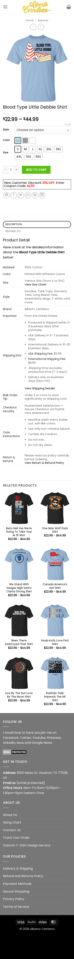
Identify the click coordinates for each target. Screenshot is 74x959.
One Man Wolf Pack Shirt (55, 530)
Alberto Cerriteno (42, 929)
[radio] (18, 140)
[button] (5, 7)
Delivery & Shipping (18, 868)
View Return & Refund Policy (44, 463)
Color (6, 140)
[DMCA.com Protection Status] (15, 752)
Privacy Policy (13, 899)
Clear (67, 124)
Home (30, 20)
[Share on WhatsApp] (6, 195)
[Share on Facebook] (13, 195)
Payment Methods (17, 883)
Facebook (11, 737)
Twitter (25, 737)
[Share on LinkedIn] (42, 195)
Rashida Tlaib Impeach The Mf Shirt (55, 697)
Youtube (39, 737)
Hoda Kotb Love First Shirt (55, 642)
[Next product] (33, 27)
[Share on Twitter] (21, 195)
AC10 (30, 186)
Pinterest (54, 737)
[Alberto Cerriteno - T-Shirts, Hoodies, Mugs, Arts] (37, 7)
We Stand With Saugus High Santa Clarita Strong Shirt (19, 588)
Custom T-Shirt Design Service (26, 845)
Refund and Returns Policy (23, 876)
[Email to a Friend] (28, 195)
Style (6, 129)
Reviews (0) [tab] (13, 231)
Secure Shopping (16, 891)
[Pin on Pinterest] (35, 195)
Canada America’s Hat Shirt (55, 586)
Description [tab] (13, 224)
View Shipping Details (40, 388)
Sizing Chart (12, 822)
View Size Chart (35, 284)
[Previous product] (41, 27)
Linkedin (9, 742)
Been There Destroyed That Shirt (19, 642)
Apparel (43, 20)
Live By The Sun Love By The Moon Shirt (19, 695)
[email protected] (31, 783)
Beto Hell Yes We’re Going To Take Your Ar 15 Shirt (19, 532)
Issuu (20, 742)
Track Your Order (16, 837)
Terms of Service (16, 906)
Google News (42, 742)
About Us (10, 815)
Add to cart (36, 170)
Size (5, 152)
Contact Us (12, 830)
